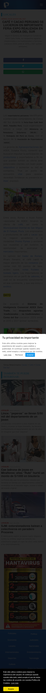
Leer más (7, 355)
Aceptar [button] (11, 689)
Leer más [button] (14, 683)
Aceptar (30, 355)
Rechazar (19, 355)
